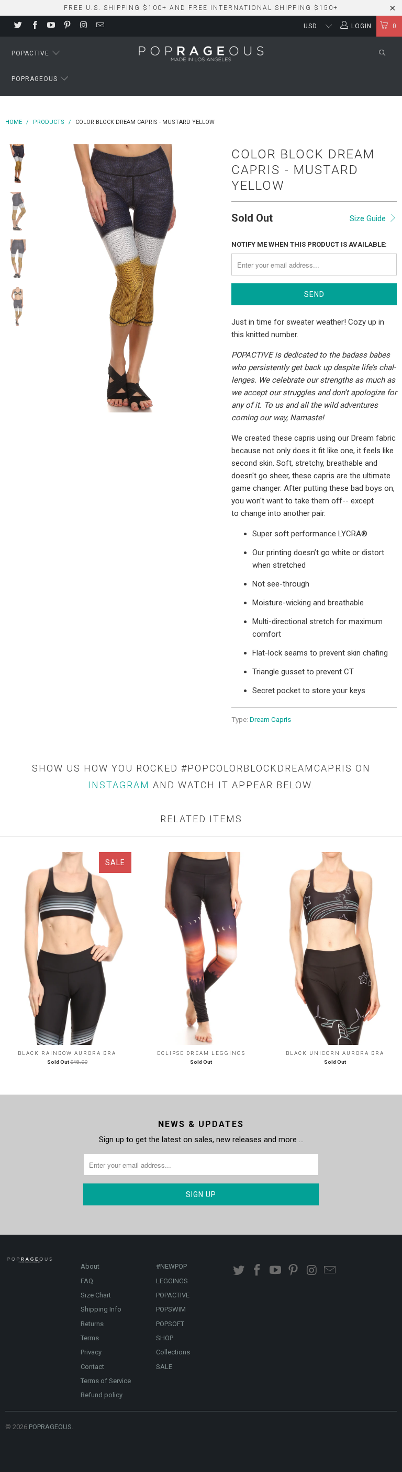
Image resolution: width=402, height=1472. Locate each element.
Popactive (31, 53)
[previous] (51, 278)
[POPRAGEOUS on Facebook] (33, 26)
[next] (210, 278)
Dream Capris (270, 719)
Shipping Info (101, 1309)
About (90, 1266)
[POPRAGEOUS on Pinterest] (66, 26)
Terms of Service (106, 1381)
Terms (90, 1338)
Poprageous (36, 79)
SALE (164, 1367)
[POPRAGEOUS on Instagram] (83, 26)
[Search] (382, 53)
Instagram (119, 784)
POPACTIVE (172, 1295)
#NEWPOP (171, 1266)
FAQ (87, 1281)
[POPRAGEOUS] (200, 53)
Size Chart (96, 1295)
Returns (92, 1324)
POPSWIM (171, 1309)
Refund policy (101, 1395)
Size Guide (369, 218)
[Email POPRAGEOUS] (99, 26)
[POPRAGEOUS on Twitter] (17, 26)
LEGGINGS (172, 1281)
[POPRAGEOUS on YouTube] (50, 26)
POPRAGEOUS (50, 1427)
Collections (173, 1352)
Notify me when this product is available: (309, 244)
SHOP (164, 1338)
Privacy (91, 1352)
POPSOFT (170, 1324)
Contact (92, 1367)
